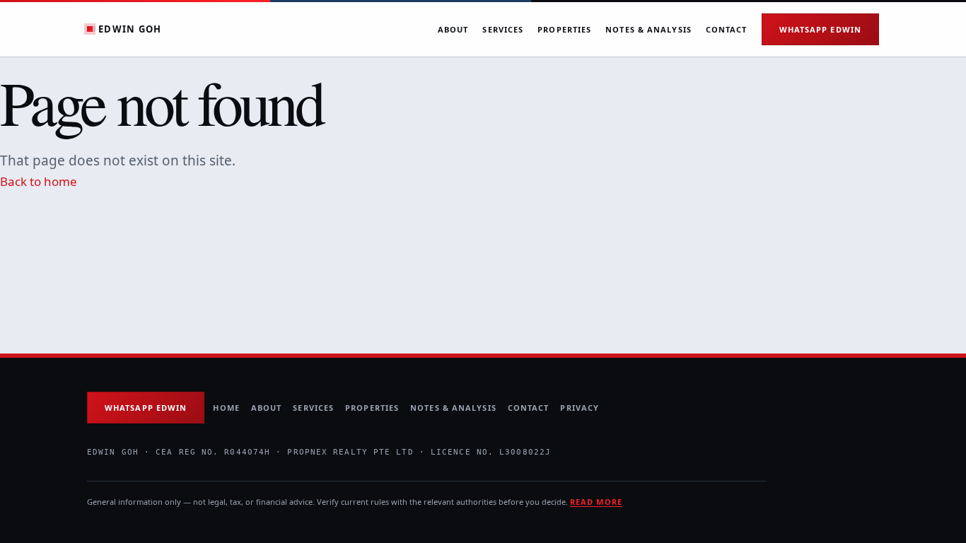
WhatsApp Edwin (820, 29)
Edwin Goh (130, 29)
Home (226, 407)
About (453, 29)
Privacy (579, 407)
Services (502, 29)
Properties (564, 29)
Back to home (38, 181)
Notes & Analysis (648, 29)
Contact (726, 29)
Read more (596, 501)
